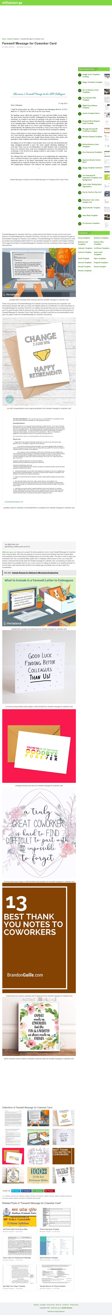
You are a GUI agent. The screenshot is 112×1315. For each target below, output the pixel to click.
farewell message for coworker (14, 1196)
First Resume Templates (91, 223)
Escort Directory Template (49, 1258)
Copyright (43, 1305)
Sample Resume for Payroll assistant (52, 1286)
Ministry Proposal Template (92, 137)
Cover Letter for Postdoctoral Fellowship (17, 1258)
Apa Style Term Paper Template (14, 1286)
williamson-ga (12, 2)
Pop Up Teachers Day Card (91, 192)
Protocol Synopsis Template (49, 1229)
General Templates (9, 47)
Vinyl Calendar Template (91, 208)
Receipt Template (84, 267)
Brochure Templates (101, 238)
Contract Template (84, 252)
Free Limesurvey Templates (92, 152)
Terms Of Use (51, 1305)
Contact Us (65, 1305)
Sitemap (36, 1305)
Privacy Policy (74, 1305)
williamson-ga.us (8, 552)
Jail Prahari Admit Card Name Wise (15, 1229)
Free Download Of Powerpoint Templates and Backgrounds (92, 178)
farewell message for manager (34, 1196)
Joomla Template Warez (91, 113)
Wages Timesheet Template (92, 82)
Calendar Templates (85, 248)
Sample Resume (67, 1308)
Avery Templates (84, 238)
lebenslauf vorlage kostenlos (56, 1311)
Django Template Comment (92, 168)
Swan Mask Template (90, 215)
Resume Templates (85, 271)
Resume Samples (100, 267)
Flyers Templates (100, 258)
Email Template (83, 258)
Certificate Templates (101, 248)
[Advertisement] (56, 22)
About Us (58, 1305)
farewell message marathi (51, 1196)
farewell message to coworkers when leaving (27, 1198)
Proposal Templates (101, 263)
